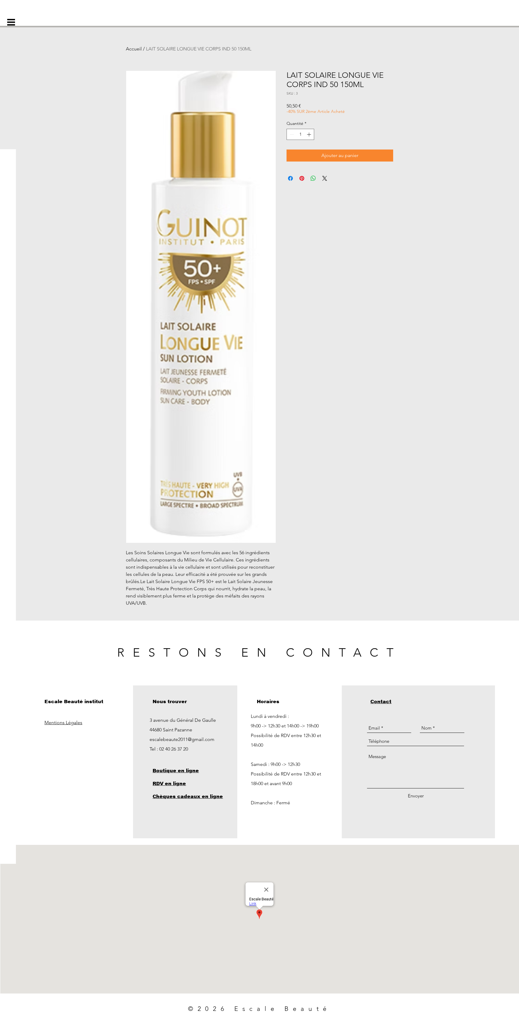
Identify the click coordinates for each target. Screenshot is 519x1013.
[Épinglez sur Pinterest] (301, 178)
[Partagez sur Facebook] (290, 178)
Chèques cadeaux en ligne (188, 796)
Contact (380, 701)
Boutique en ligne (176, 770)
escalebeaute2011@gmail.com (182, 739)
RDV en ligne (169, 783)
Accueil (134, 49)
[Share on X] (324, 178)
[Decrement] (291, 134)
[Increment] (309, 134)
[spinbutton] (300, 134)
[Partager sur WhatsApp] (313, 178)
